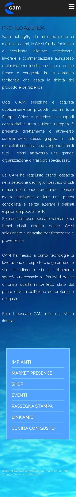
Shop (17, 384)
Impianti (21, 362)
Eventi (19, 395)
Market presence (32, 373)
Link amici (23, 417)
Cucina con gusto (33, 428)
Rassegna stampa (32, 406)
